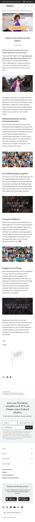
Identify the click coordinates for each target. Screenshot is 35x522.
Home (4, 11)
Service (4, 454)
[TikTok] (7, 507)
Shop (4, 449)
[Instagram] (3, 507)
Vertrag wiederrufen (8, 475)
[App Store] (11, 499)
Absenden (29, 427)
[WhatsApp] (18, 507)
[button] (25, 5)
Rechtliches (6, 459)
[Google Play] (23, 499)
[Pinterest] (22, 507)
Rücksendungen (7, 469)
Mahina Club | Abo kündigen (10, 478)
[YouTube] (14, 507)
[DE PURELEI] (10, 6)
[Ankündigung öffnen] (17, 1)
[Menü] (3, 6)
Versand (4, 472)
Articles (9, 11)
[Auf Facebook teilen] (7, 377)
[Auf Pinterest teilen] (10, 377)
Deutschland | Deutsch (14, 512)
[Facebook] (11, 507)
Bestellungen (6, 464)
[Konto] (28, 5)
